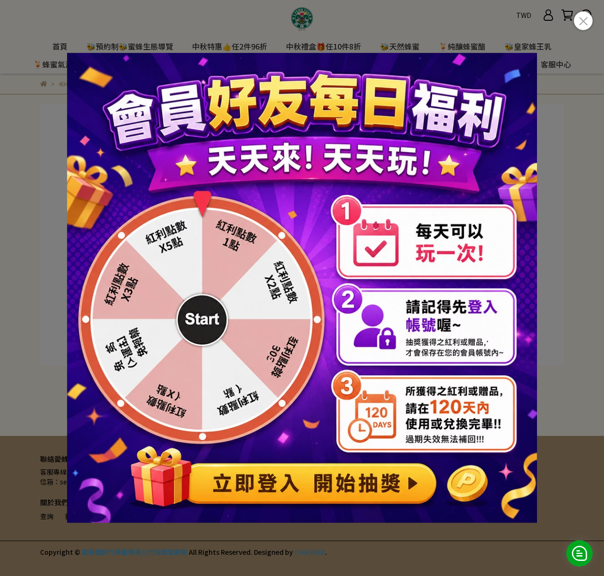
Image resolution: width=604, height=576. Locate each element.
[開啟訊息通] (579, 553)
